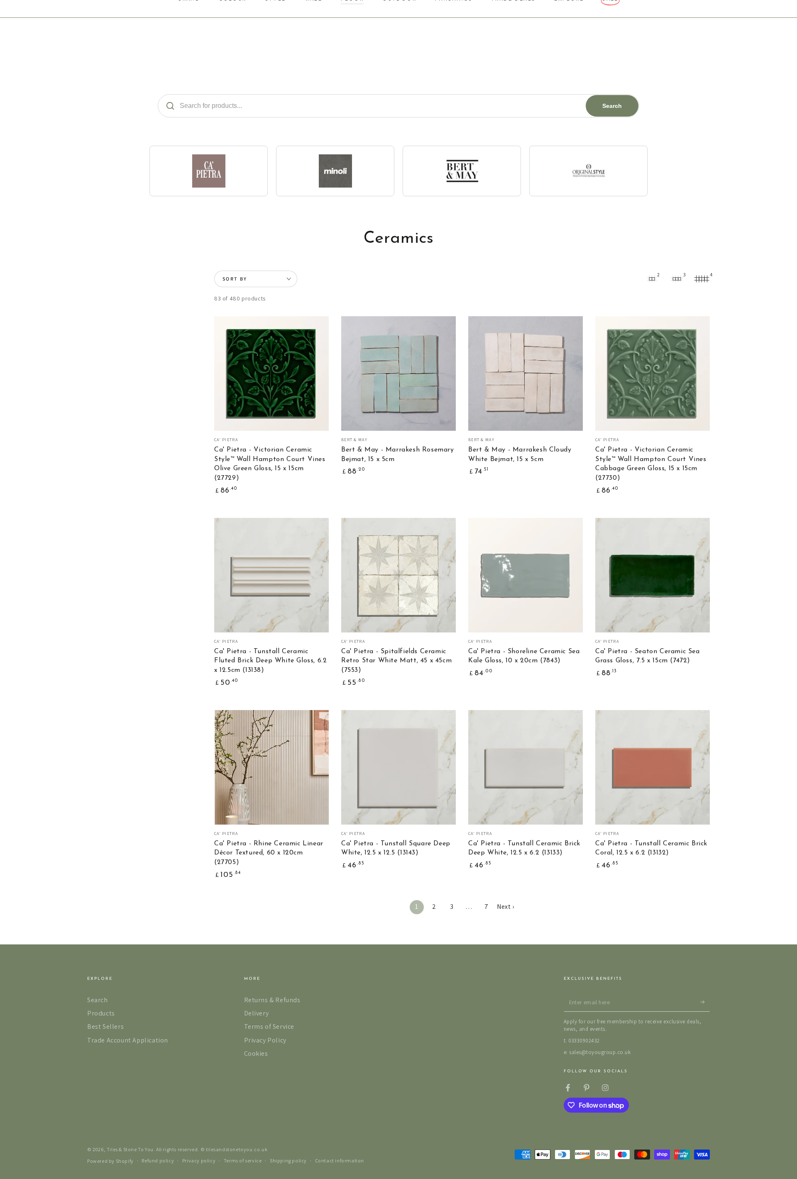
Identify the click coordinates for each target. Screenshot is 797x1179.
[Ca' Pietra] (208, 171)
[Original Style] (588, 171)
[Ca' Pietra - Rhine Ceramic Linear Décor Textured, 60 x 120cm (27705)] (271, 767)
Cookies (256, 1053)
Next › (505, 906)
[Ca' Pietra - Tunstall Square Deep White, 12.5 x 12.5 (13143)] (398, 767)
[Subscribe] (705, 1002)
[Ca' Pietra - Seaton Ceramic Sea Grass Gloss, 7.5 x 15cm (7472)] (652, 575)
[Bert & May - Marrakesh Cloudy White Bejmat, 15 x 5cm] (525, 373)
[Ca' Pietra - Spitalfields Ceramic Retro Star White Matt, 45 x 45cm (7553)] (398, 575)
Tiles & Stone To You (130, 1149)
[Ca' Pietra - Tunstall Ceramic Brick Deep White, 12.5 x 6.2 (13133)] (525, 767)
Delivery (256, 1013)
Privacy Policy (265, 1040)
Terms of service (243, 1160)
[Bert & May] (461, 171)
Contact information (339, 1160)
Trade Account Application (127, 1040)
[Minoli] (335, 171)
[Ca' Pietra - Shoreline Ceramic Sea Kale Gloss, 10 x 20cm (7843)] (525, 575)
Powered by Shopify (110, 1161)
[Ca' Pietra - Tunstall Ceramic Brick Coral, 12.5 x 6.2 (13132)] (652, 767)
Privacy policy (198, 1160)
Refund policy (158, 1160)
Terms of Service (269, 1026)
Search (612, 106)
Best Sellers (105, 1026)
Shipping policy (288, 1160)
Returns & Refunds (272, 1000)
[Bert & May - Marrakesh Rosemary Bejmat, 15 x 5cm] (398, 373)
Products (101, 1013)
